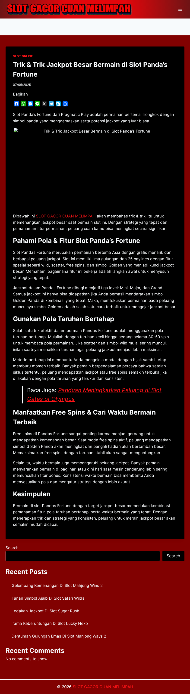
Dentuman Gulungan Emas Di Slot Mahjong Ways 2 (59, 636)
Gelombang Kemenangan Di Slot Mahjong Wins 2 (57, 585)
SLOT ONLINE (23, 56)
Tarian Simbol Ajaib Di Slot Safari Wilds (48, 598)
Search (12, 547)
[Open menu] (180, 9)
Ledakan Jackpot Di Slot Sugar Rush (45, 611)
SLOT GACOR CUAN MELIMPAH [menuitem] (66, 216)
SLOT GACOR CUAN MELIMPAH (103, 687)
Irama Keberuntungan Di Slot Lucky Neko (50, 623)
